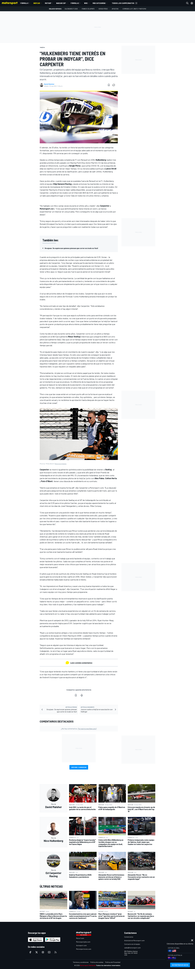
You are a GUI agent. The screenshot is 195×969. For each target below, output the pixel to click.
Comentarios (128, 937)
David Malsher (49, 84)
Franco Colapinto (88, 9)
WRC (86, 3)
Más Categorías (99, 3)
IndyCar (36, 3)
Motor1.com (80, 938)
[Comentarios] (114, 85)
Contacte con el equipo (132, 944)
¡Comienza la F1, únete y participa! (134, 9)
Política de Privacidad (112, 962)
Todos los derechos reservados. (108, 965)
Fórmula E (75, 3)
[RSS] (55, 952)
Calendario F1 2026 (71, 9)
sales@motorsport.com (132, 948)
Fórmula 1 (24, 3)
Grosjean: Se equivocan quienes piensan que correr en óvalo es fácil (71, 248)
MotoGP (48, 3)
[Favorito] (109, 85)
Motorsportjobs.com (83, 942)
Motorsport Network (88, 965)
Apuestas (115, 9)
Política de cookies (96, 962)
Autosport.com (81, 945)
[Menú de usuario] (192, 3)
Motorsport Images (60, 463)
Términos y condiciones (81, 962)
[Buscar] (187, 3)
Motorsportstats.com (83, 949)
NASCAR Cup (61, 3)
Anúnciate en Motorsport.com (134, 940)
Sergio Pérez (103, 9)
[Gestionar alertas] (81, 695)
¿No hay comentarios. (79, 729)
